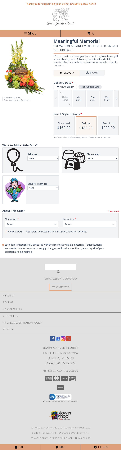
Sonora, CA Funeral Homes (46, 427)
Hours (102, 447)
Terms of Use (82, 438)
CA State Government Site (74, 433)
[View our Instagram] (63, 340)
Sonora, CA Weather (44, 433)
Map (61, 447)
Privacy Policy (39, 438)
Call (21, 447)
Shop (32, 33)
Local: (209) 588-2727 (60, 363)
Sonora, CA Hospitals (77, 427)
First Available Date (90, 86)
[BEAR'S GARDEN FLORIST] (60, 25)
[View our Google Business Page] (57, 340)
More (58, 65)
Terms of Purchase (61, 438)
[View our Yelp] (68, 340)
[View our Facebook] (52, 340)
